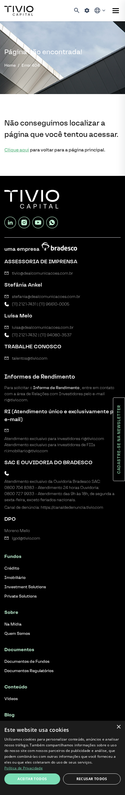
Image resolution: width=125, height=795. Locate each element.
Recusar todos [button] (91, 778)
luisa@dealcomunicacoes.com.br (43, 327)
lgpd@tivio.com (26, 538)
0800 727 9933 (19, 493)
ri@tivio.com (92, 438)
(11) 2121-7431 (24, 304)
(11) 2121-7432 (25, 335)
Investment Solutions (25, 586)
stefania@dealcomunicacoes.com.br (46, 296)
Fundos (13, 556)
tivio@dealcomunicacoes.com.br (42, 273)
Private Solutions (20, 596)
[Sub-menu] (116, 10)
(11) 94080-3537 (56, 335)
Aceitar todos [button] (32, 778)
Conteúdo (15, 687)
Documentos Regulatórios (28, 670)
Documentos (19, 649)
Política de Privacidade (23, 768)
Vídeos (11, 698)
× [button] (118, 727)
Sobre (11, 612)
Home (10, 65)
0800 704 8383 (19, 487)
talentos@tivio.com (29, 358)
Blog (9, 715)
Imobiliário (15, 577)
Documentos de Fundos (26, 661)
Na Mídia (13, 624)
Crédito (11, 568)
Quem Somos (17, 633)
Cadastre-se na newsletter (119, 439)
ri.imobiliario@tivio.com (26, 450)
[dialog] (62, 758)
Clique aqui (16, 150)
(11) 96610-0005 (54, 304)
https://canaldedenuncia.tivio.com (72, 507)
